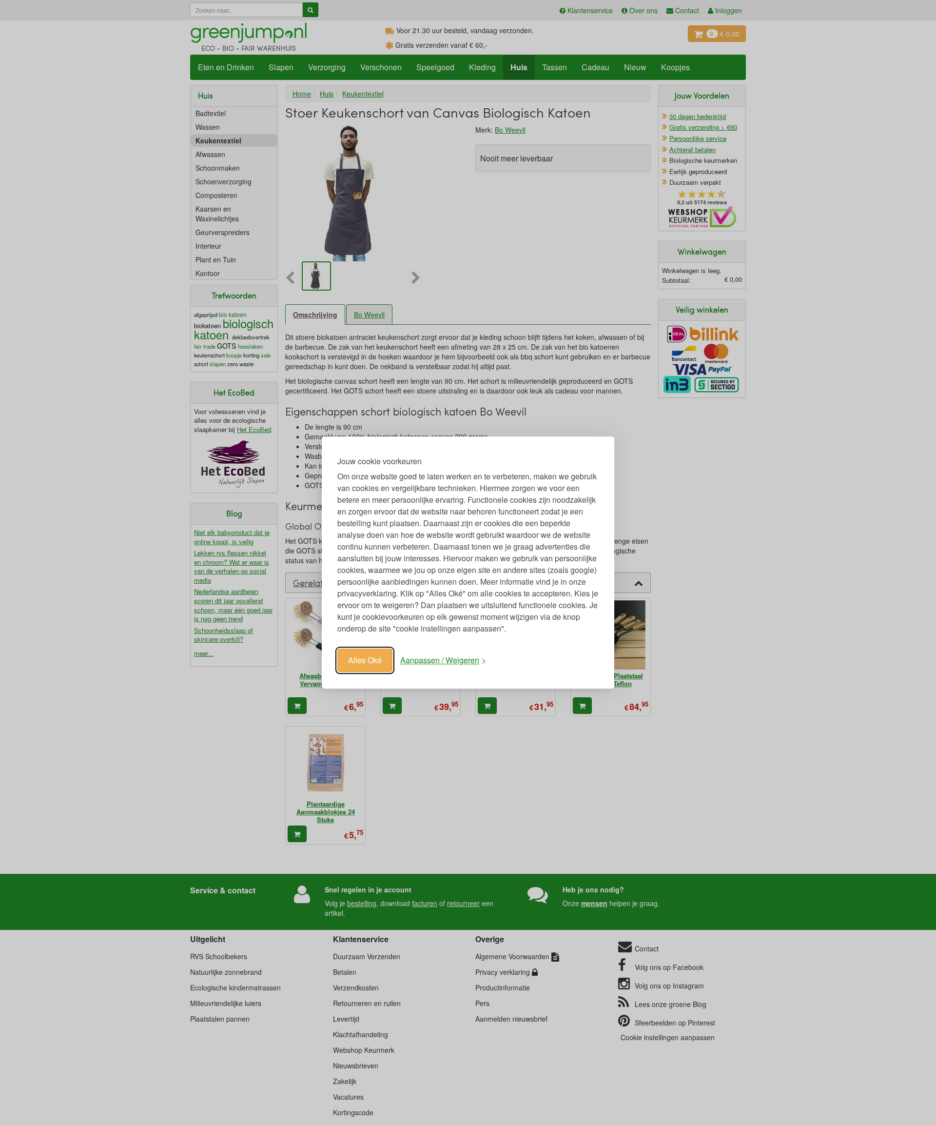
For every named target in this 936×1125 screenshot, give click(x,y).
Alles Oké (365, 660)
